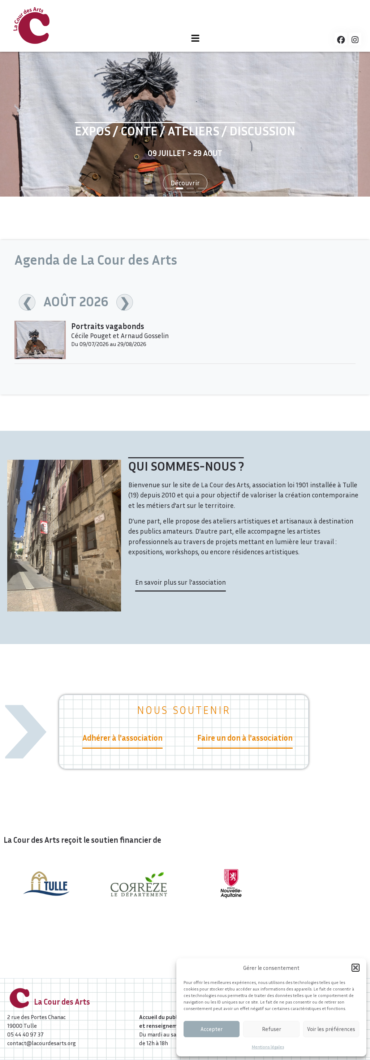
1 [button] (168, 188)
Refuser (271, 1029)
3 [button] (190, 188)
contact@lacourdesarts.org (41, 1043)
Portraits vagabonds (107, 326)
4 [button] (201, 188)
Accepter (212, 1029)
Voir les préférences (331, 1029)
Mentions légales (268, 1047)
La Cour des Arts (62, 1001)
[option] (185, 124)
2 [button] (179, 188)
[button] (355, 967)
